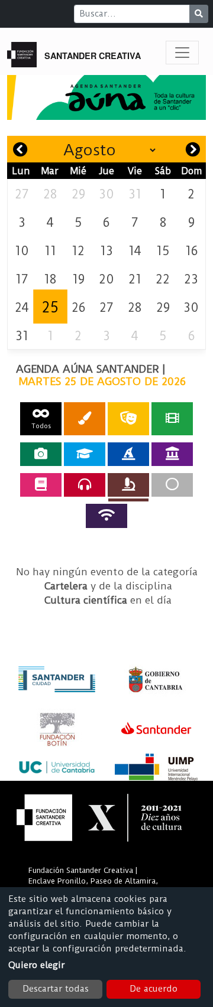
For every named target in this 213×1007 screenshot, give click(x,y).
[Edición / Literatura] (41, 485)
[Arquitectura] (172, 454)
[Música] (84, 485)
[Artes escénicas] (128, 418)
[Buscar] (198, 14)
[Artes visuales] (84, 418)
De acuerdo (154, 988)
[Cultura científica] (128, 485)
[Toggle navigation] (182, 52)
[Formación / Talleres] (84, 454)
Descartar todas (55, 988)
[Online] (106, 515)
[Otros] (172, 485)
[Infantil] (128, 454)
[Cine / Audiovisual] (172, 418)
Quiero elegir (36, 965)
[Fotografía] (41, 454)
